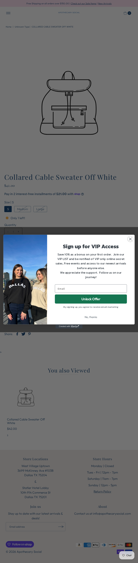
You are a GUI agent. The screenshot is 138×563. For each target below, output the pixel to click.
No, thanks (91, 317)
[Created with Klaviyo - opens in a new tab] (69, 326)
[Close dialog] (130, 239)
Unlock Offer (90, 299)
